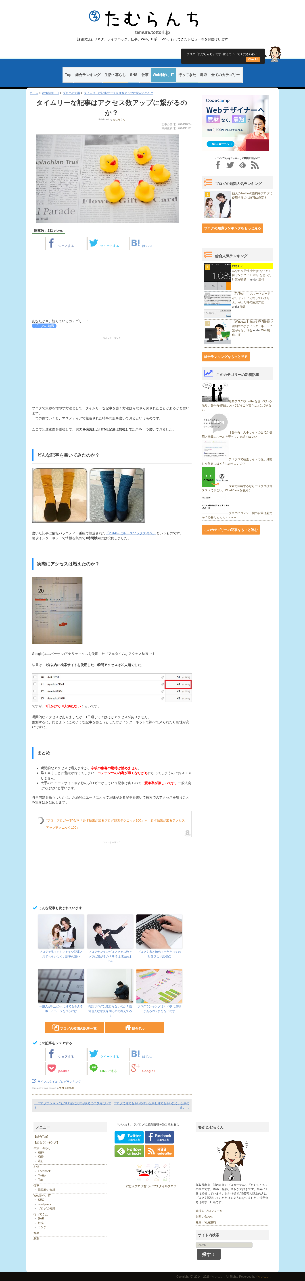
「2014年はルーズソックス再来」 (131, 533)
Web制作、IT (163, 75)
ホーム (34, 93)
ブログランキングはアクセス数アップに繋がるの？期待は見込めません (110, 956)
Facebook (44, 1171)
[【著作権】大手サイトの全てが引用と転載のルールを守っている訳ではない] (215, 432)
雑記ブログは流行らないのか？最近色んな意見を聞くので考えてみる (110, 1011)
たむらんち (152, 19)
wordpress (44, 1204)
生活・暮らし (115, 75)
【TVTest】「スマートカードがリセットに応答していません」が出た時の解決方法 (251, 298)
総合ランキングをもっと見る (226, 357)
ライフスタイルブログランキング (59, 1081)
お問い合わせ (204, 1216)
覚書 (243, 306)
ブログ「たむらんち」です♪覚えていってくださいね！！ (223, 55)
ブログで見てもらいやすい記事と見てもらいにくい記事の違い (61, 954)
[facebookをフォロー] (218, 165)
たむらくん (119, 119)
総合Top (138, 1028)
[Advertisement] (112, 285)
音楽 (36, 1233)
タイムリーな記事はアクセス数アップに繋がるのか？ (118, 93)
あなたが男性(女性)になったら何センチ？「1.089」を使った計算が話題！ (252, 275)
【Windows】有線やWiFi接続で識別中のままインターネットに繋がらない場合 (252, 326)
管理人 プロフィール (209, 1211)
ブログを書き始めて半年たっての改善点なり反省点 (159, 954)
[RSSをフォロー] (255, 165)
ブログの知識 (71, 93)
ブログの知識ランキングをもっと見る (232, 228)
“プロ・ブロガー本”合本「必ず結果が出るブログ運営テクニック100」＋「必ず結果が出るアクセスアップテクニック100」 (115, 824)
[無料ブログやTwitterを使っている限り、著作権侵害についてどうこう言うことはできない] (215, 401)
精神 (41, 1152)
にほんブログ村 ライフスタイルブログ (151, 1186)
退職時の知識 (46, 1189)
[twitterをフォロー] (230, 165)
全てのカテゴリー (225, 75)
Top (68, 75)
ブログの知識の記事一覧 (78, 1028)
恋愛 (41, 1156)
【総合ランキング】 (46, 1142)
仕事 (145, 75)
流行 (261, 279)
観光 (41, 1223)
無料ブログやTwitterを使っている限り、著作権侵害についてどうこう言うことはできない (237, 406)
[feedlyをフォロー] (243, 165)
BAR (41, 1218)
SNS (134, 75)
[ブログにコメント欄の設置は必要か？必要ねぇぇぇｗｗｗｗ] (215, 512)
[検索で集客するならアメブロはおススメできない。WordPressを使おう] (215, 486)
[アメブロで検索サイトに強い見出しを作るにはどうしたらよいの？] (215, 459)
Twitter (42, 1175)
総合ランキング (87, 75)
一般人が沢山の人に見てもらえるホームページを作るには (61, 1009)
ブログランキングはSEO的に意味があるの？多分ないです (159, 1009)
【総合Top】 (41, 1136)
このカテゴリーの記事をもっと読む (231, 530)
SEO (41, 1199)
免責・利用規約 (206, 1222)
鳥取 (203, 75)
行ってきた (187, 75)
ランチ (42, 1227)
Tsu (40, 1179)
